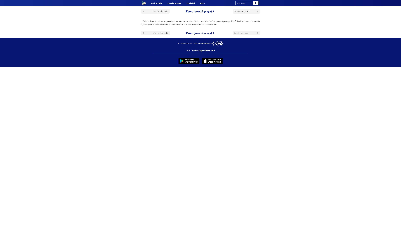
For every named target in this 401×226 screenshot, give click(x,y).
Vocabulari (191, 3)
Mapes (202, 3)
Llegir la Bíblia (156, 3)
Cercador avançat (174, 3)
